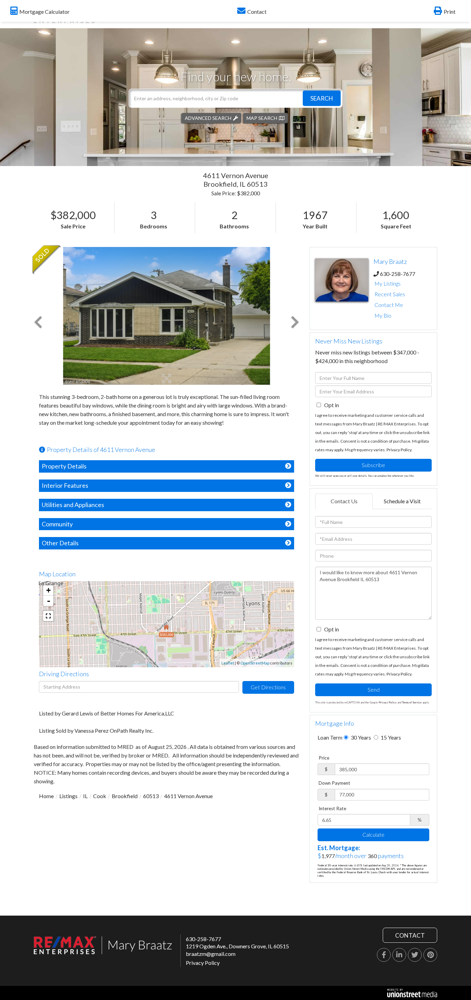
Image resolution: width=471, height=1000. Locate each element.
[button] (322, 98)
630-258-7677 (397, 273)
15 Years (390, 737)
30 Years (360, 737)
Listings (68, 796)
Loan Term (330, 737)
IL (85, 796)
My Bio (382, 315)
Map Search (262, 118)
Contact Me (388, 304)
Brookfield (125, 796)
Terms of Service (412, 702)
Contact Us (344, 501)
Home (46, 796)
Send (374, 689)
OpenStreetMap (254, 663)
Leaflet (227, 663)
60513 (151, 796)
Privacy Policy (399, 449)
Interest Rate (332, 808)
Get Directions (268, 687)
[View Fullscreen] (48, 616)
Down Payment (334, 783)
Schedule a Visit (402, 501)
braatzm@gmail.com (211, 953)
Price (324, 758)
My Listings (387, 283)
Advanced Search (208, 118)
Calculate (373, 834)
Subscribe (373, 465)
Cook (99, 796)
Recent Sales (389, 294)
